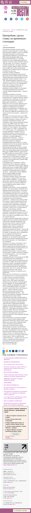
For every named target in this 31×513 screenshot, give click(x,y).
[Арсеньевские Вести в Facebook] (5, 19)
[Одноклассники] (7, 351)
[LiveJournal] (16, 351)
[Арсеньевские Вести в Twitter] (22, 19)
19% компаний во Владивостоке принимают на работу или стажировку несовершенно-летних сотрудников (15, 393)
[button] (24, 2)
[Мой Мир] (10, 351)
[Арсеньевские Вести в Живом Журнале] (11, 19)
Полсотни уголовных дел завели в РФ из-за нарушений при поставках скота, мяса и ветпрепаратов (15, 368)
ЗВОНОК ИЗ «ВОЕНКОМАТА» (12, 362)
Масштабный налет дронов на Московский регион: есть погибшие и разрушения (15, 404)
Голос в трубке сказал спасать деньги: (13, 364)
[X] (13, 351)
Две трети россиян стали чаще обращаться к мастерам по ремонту (15, 388)
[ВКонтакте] (4, 351)
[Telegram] (20, 351)
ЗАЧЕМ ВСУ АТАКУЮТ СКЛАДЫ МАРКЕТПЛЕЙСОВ (13, 379)
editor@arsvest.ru (10, 488)
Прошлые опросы (9, 438)
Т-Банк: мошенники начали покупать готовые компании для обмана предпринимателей (16, 375)
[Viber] (23, 351)
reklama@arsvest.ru (11, 504)
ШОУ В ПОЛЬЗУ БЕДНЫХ (11, 372)
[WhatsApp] (4, 353)
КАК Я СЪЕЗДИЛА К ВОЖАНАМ (13, 401)
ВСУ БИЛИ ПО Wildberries (11, 385)
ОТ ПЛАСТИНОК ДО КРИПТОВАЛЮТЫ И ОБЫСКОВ (15, 358)
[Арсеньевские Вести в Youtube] (27, 19)
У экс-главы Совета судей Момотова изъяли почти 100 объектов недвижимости (15, 397)
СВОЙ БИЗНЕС (8, 382)
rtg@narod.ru (10, 498)
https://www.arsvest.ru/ (10, 465)
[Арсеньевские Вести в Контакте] (16, 19)
